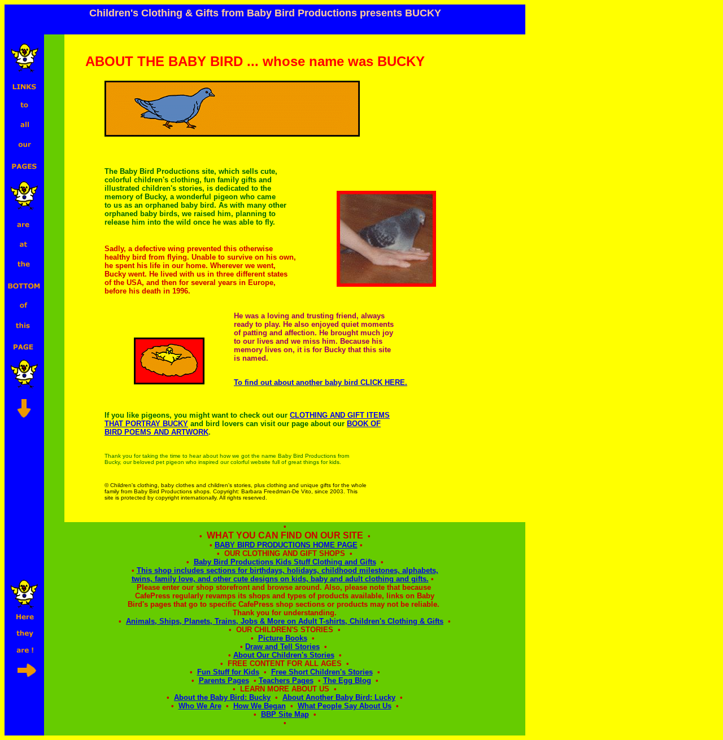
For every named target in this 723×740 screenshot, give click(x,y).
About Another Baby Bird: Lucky (338, 697)
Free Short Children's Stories (322, 672)
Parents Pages (224, 680)
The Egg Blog (347, 680)
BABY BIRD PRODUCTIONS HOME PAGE (286, 545)
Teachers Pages (286, 680)
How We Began (259, 706)
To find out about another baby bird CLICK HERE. (320, 382)
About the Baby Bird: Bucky (222, 697)
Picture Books (282, 638)
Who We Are (199, 706)
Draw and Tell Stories (282, 646)
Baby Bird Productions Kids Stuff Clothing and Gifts (285, 562)
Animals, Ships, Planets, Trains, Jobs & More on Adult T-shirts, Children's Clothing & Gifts (284, 621)
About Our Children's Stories (283, 655)
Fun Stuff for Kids (228, 672)
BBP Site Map (285, 714)
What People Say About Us (344, 706)
